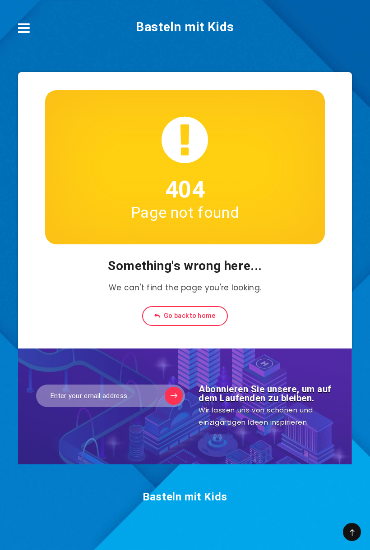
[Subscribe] (174, 396)
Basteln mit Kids (185, 26)
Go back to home (189, 315)
